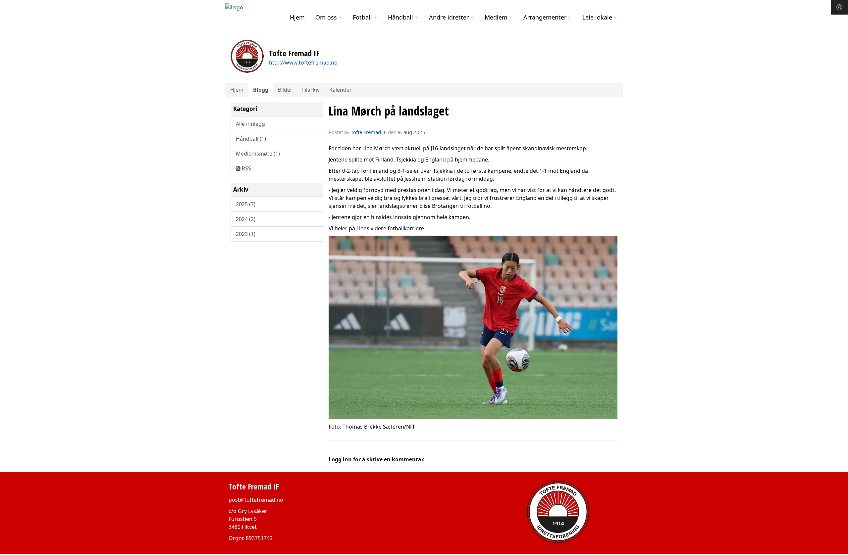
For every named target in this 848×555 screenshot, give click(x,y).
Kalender (340, 89)
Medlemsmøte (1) (258, 153)
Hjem (297, 17)
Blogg (260, 89)
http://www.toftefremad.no (303, 62)
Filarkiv (311, 89)
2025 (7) (245, 204)
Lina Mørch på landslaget (389, 111)
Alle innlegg (250, 123)
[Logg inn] (839, 7)
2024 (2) (245, 219)
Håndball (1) (251, 138)
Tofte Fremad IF (369, 132)
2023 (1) (245, 234)
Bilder (285, 89)
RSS (245, 168)
